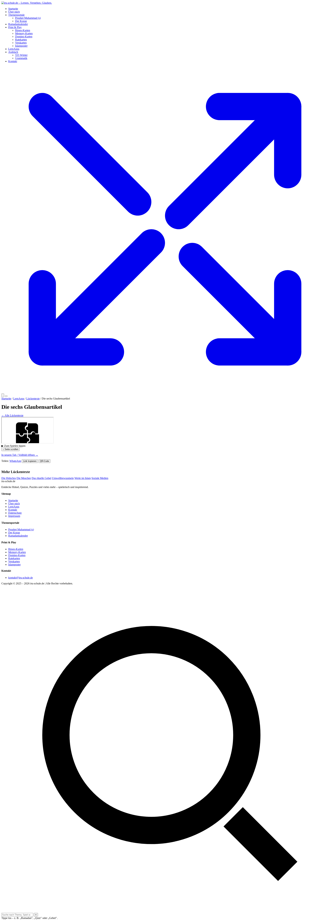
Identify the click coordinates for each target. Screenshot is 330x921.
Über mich (14, 11)
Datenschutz (15, 512)
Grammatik (21, 58)
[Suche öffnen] (2, 395)
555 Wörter (21, 55)
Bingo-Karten (22, 30)
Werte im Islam (82, 478)
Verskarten (21, 42)
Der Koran (21, 21)
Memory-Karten (24, 33)
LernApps (13, 48)
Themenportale (16, 14)
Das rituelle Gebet (41, 478)
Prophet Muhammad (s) (28, 17)
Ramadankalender (18, 24)
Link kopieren (29, 461)
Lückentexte (33, 398)
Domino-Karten (23, 36)
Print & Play (15, 27)
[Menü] (6, 396)
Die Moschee (23, 478)
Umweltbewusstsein (63, 478)
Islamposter (21, 45)
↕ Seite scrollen (10, 449)
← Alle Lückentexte (12, 415)
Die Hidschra (8, 478)
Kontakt (12, 61)
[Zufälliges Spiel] (165, 391)
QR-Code (44, 461)
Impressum (14, 515)
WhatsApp (15, 460)
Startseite (13, 8)
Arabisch (13, 52)
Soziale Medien (99, 478)
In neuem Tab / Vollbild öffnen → (19, 454)
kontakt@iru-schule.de (20, 577)
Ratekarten (21, 39)
